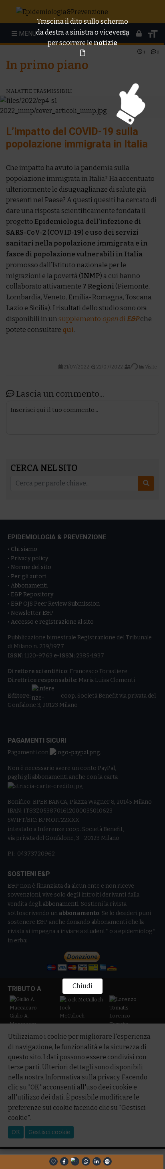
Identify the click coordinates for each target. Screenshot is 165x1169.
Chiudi (82, 986)
